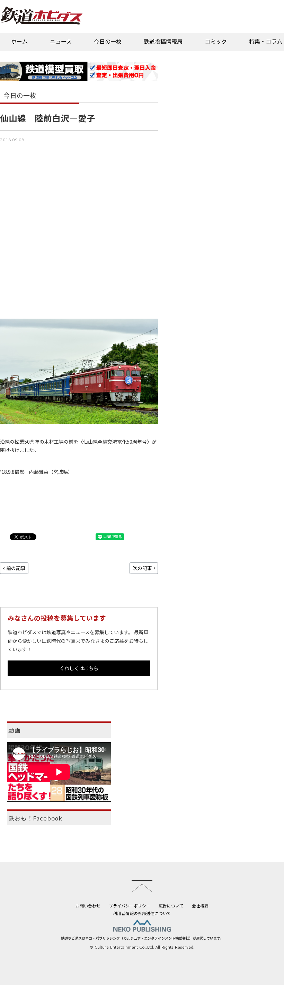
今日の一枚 (108, 41)
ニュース (61, 41)
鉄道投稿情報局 (163, 41)
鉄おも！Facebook (35, 818)
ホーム (19, 41)
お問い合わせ (88, 905)
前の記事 (16, 568)
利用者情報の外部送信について (142, 913)
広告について (171, 905)
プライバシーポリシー (129, 905)
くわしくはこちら (79, 668)
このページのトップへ (142, 886)
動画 (14, 730)
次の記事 (142, 568)
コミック (216, 41)
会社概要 (200, 905)
